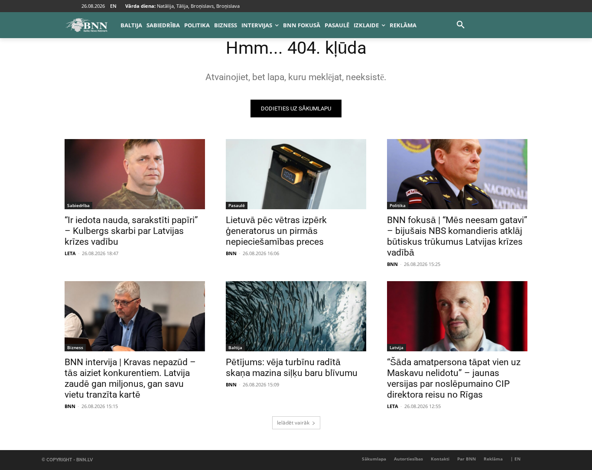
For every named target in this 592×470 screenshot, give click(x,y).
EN (113, 6)
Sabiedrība (78, 205)
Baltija (235, 347)
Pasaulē (236, 205)
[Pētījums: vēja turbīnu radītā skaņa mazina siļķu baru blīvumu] (296, 316)
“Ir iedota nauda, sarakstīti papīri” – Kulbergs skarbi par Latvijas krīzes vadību (131, 231)
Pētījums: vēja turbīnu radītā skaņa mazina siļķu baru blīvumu (292, 367)
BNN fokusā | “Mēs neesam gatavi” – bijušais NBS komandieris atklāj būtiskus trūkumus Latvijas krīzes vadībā (457, 236)
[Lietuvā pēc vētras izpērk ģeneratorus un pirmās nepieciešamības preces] (296, 174)
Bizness (75, 347)
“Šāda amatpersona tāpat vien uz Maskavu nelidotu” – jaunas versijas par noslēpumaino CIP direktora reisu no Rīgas (453, 378)
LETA (70, 253)
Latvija (396, 347)
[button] (460, 25)
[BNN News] (86, 25)
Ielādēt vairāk (293, 422)
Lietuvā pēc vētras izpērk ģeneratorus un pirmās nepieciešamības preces (276, 231)
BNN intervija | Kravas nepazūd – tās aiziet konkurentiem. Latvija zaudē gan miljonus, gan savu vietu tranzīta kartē (130, 378)
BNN (231, 253)
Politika (398, 205)
